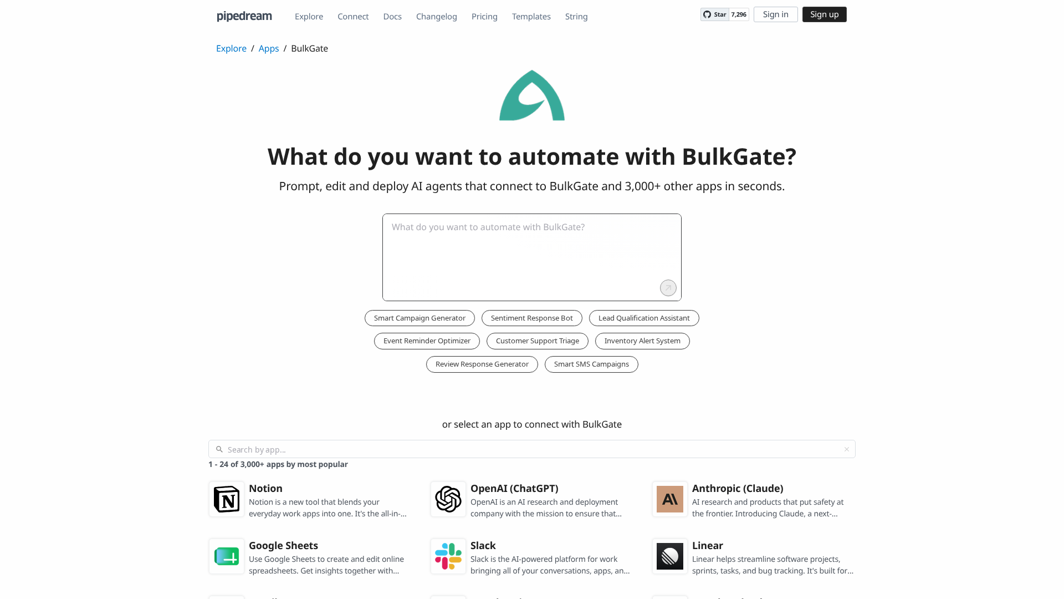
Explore (309, 16)
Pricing (485, 16)
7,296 (739, 15)
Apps (269, 48)
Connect (353, 16)
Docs (392, 16)
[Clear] (847, 449)
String (576, 16)
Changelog (436, 16)
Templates (531, 16)
